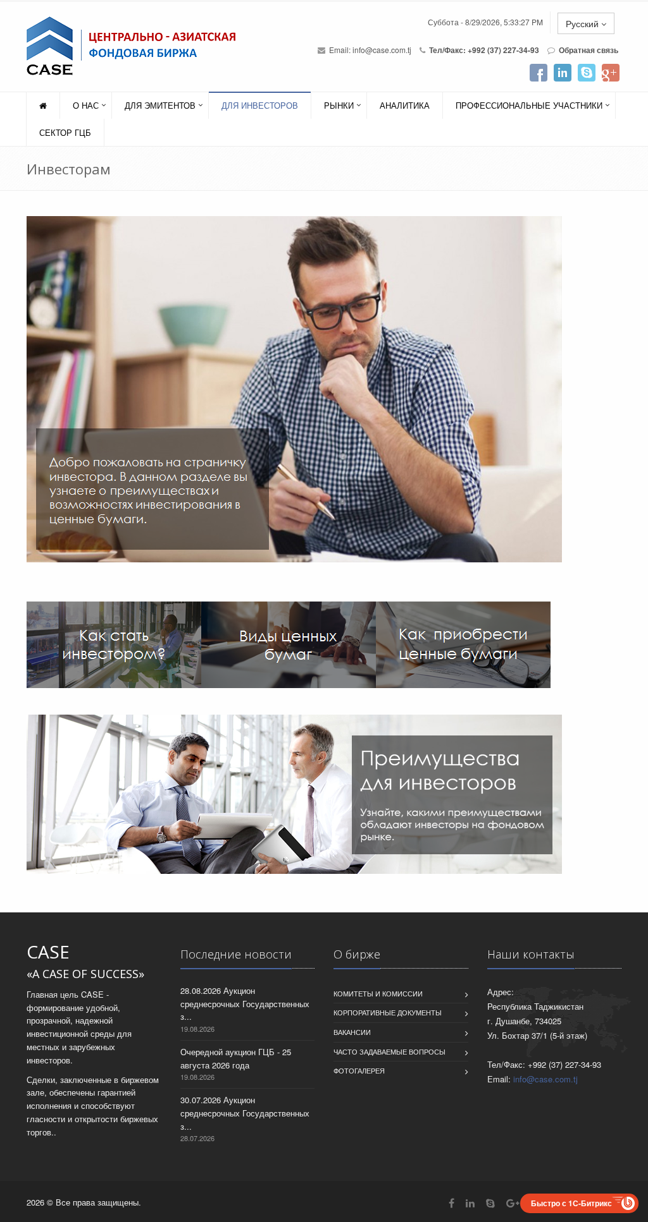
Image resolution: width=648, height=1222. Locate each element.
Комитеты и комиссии (378, 993)
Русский (583, 23)
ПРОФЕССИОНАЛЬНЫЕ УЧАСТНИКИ (529, 105)
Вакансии (352, 1032)
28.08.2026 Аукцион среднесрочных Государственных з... (244, 1003)
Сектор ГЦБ (65, 132)
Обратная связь (588, 50)
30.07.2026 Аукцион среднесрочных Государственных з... (244, 1113)
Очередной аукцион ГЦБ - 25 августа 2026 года (235, 1058)
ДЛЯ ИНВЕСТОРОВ (259, 105)
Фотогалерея (359, 1070)
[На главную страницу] (129, 46)
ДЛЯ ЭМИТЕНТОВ (160, 105)
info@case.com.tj (381, 49)
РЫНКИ (339, 105)
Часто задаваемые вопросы (389, 1051)
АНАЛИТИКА (405, 105)
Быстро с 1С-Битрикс (571, 1203)
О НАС (86, 105)
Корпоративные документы (387, 1012)
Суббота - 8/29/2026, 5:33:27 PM (485, 21)
